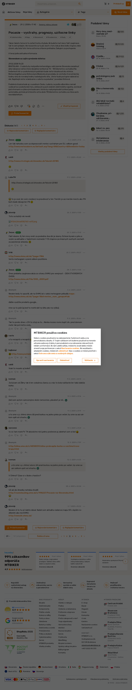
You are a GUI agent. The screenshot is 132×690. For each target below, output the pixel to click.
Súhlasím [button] (90, 360)
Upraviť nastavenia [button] (45, 360)
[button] (63, 351)
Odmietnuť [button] (64, 360)
